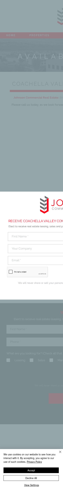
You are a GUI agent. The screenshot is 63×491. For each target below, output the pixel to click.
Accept (31, 470)
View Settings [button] (31, 485)
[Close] (58, 454)
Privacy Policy (34, 461)
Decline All (31, 478)
